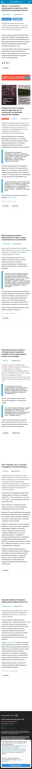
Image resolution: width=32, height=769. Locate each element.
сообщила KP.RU (11, 642)
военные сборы (12, 197)
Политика (14, 118)
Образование (6, 244)
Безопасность (6, 14)
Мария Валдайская (11, 313)
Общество (5, 360)
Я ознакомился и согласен (16, 765)
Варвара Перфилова (12, 671)
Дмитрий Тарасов (11, 201)
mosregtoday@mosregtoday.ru (10, 728)
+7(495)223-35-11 (6, 725)
